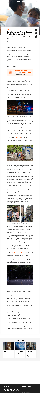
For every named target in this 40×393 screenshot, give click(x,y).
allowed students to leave (17, 252)
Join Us (31, 388)
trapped (12, 121)
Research (34, 388)
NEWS (8, 29)
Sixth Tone (10, 41)
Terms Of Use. (24, 74)
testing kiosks (18, 137)
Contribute (27, 388)
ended (17, 64)
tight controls (26, 251)
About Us (23, 388)
